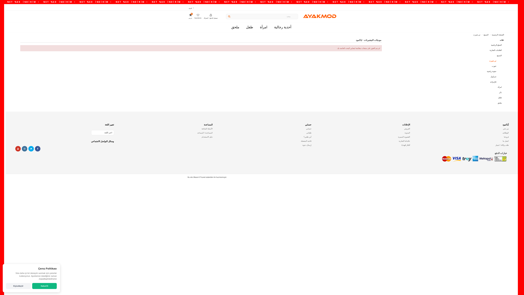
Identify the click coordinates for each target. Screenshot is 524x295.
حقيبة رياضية (491, 71)
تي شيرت (492, 61)
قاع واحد (493, 82)
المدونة (407, 133)
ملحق (500, 103)
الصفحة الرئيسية (498, 34)
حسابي (308, 128)
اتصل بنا (506, 141)
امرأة (500, 87)
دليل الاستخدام (207, 137)
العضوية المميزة (404, 137)
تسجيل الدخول (213, 18)
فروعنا (506, 137)
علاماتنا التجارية (404, 141)
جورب (494, 66)
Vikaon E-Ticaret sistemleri (203, 177)
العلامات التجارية (496, 50)
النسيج (499, 55)
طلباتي (308, 133)
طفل (500, 97)
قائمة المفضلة (306, 141)
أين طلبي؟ (307, 137)
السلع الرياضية (496, 45)
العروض (407, 128)
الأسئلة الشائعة (207, 128)
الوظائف (505, 133)
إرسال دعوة (307, 145)
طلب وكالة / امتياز (502, 145)
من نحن (506, 128)
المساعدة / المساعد (205, 133)
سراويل (493, 76)
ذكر (500, 92)
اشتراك (206, 18)
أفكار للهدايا (405, 145)
